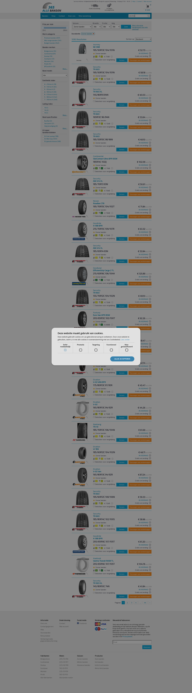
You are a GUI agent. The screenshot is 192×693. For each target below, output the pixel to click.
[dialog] (96, 346)
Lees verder (125, 339)
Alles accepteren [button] (122, 359)
